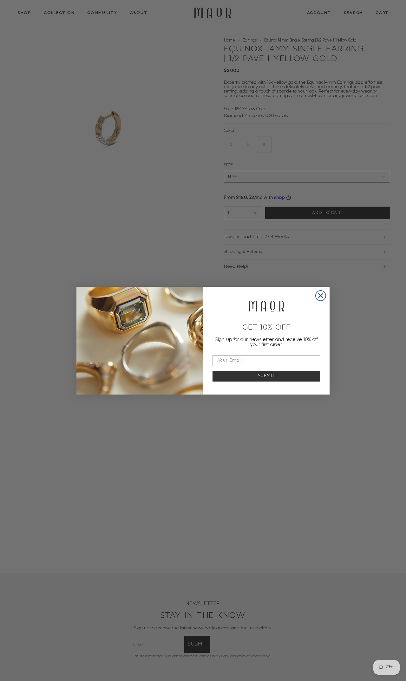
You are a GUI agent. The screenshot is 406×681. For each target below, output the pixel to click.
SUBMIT (266, 376)
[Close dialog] (321, 296)
